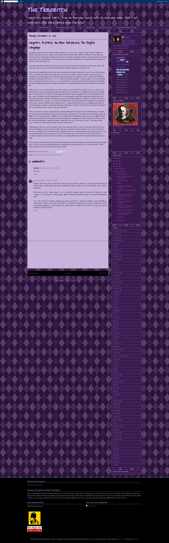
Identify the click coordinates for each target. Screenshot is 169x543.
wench (115, 461)
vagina (60, 155)
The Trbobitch (47, 9)
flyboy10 (120, 74)
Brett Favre (116, 256)
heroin (115, 346)
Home (31, 28)
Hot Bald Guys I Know (105, 28)
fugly (114, 327)
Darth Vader (116, 282)
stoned (115, 429)
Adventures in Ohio (121, 180)
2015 (116, 161)
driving (115, 295)
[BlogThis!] (59, 152)
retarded (47, 155)
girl (120, 69)
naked (114, 365)
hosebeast (119, 72)
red (114, 397)
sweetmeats (116, 436)
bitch (123, 69)
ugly (124, 72)
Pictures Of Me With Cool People (127, 28)
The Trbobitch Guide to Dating (65, 28)
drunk (114, 298)
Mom (114, 362)
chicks (114, 266)
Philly (114, 385)
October (119, 220)
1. (114, 58)
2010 (116, 166)
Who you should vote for (34, 485)
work (114, 465)
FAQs (80, 28)
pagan (114, 378)
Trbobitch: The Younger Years (124, 210)
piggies (115, 388)
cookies (115, 276)
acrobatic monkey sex (119, 231)
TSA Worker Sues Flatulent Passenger (124, 186)
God (114, 330)
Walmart (115, 455)
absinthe (57, 81)
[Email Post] (53, 151)
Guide (36, 155)
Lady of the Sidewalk (119, 356)
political (115, 394)
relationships (116, 401)
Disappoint (116, 288)
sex (114, 423)
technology (54, 155)
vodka (114, 452)
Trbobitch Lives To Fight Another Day (125, 191)
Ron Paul (115, 413)
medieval (115, 359)
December (120, 168)
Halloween (116, 343)
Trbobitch (127, 37)
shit (127, 61)
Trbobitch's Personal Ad (44, 28)
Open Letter (116, 375)
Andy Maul (116, 237)
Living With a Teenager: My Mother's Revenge (124, 213)
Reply (35, 174)
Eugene (115, 308)
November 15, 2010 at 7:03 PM (49, 168)
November (120, 171)
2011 (116, 163)
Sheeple (118, 183)
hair (114, 340)
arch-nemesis (116, 240)
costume (115, 279)
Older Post (103, 273)
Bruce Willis (116, 260)
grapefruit (116, 333)
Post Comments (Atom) (72, 281)
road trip (115, 410)
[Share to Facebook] (63, 152)
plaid (114, 391)
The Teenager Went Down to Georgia (124, 202)
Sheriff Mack (116, 426)
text (114, 442)
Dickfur (115, 285)
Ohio (114, 372)
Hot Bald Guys (90, 28)
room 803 (115, 417)
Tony (35, 180)
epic (114, 304)
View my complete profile (120, 48)
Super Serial (116, 433)
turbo (117, 69)
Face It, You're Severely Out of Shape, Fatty (125, 177)
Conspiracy (116, 272)
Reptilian (41, 155)
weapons (115, 458)
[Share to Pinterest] (65, 152)
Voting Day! (119, 217)
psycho (122, 59)
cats (114, 263)
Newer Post (33, 273)
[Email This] (57, 152)
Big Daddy (116, 250)
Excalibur (115, 311)
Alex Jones (116, 234)
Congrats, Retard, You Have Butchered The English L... (124, 195)
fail (114, 314)
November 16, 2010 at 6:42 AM (47, 180)
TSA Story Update (121, 173)
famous (115, 317)
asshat (114, 244)
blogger (115, 253)
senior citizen (116, 420)
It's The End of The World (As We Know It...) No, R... (125, 206)
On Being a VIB (120, 199)
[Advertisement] (68, 254)
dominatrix (116, 292)
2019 (116, 158)
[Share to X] (61, 152)
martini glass (56, 79)
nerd (114, 369)
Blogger (135, 539)
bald (114, 247)
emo (114, 301)
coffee (114, 269)
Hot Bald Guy (117, 349)
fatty (114, 320)
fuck (114, 324)
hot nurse (115, 353)
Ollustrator (122, 539)
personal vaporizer (118, 381)
